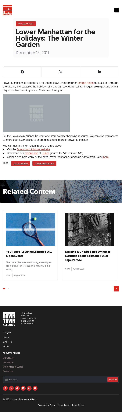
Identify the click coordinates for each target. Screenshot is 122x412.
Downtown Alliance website (33, 149)
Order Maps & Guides (13, 366)
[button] (116, 10)
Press (6, 346)
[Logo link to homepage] (7, 10)
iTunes (45, 153)
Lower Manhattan (44, 163)
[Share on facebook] (22, 72)
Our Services (8, 358)
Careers (7, 341)
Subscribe (113, 379)
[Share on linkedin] (99, 72)
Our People (8, 362)
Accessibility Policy (46, 405)
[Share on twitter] (60, 72)
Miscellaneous (25, 23)
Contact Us (8, 371)
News (6, 337)
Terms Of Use (78, 405)
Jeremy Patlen (86, 83)
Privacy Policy (63, 405)
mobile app (31, 153)
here (106, 157)
